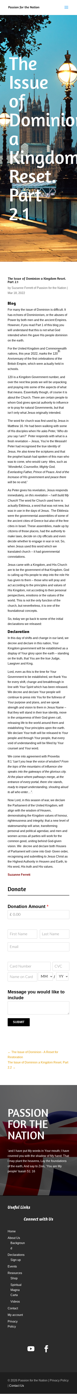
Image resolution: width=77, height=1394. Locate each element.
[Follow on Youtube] (31, 1349)
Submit (18, 1022)
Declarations (16, 1254)
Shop (14, 1278)
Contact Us (16, 1385)
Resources (15, 1273)
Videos (15, 1301)
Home (12, 1231)
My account (15, 1314)
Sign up (15, 1259)
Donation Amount (28, 906)
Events (12, 1266)
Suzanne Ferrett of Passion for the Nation (39, 287)
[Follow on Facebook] (46, 1349)
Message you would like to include (36, 994)
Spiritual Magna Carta (15, 1290)
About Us (14, 1238)
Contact (13, 1308)
